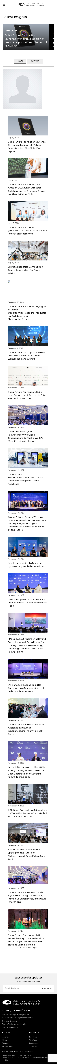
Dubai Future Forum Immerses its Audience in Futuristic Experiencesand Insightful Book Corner (26, 729)
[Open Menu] (4, 5)
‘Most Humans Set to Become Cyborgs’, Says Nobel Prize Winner (26, 564)
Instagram (33, 1043)
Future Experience (10, 1027)
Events (5, 1043)
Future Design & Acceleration (14, 1024)
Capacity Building (9, 1021)
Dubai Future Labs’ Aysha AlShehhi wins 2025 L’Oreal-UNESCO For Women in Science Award (26, 355)
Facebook (33, 1037)
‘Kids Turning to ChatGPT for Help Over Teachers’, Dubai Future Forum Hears (27, 602)
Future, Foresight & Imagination (15, 1015)
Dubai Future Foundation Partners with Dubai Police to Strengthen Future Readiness (25, 479)
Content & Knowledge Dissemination (18, 1018)
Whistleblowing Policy (40, 1058)
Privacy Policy (23, 1058)
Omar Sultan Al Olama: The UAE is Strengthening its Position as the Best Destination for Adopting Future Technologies (26, 772)
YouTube (33, 1040)
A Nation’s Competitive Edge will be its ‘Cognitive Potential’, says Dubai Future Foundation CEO (27, 813)
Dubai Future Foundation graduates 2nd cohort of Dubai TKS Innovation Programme (27, 230)
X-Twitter (33, 1046)
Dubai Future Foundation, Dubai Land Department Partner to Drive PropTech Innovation (27, 395)
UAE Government (26, 1055)
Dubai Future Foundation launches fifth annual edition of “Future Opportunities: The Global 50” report (27, 147)
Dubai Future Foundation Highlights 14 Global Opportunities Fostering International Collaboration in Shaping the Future (27, 313)
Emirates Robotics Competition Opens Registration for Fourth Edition (25, 270)
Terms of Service (8, 1058)
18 (24, 948)
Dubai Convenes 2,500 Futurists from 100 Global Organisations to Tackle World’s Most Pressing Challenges (25, 436)
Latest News (11, 31)
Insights (5, 1037)
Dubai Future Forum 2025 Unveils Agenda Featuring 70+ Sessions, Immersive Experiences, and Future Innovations (27, 897)
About (4, 1040)
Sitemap (8, 1060)
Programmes (7, 1046)
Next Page (33, 948)
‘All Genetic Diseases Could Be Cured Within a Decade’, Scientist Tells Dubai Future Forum (26, 688)
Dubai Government (9, 1055)
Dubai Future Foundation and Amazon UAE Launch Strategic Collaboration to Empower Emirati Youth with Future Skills (26, 189)
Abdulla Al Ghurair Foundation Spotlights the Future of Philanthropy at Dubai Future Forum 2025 (27, 854)
